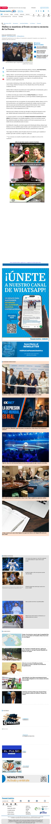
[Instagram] (36, 11)
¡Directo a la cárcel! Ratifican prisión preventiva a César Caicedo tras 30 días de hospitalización (34, 664)
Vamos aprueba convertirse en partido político (35, 601)
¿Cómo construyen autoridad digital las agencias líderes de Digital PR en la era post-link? (24, 533)
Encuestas (15, 23)
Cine (27, 811)
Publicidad (10, 812)
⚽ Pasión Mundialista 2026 (6, 16)
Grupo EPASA (10, 814)
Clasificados (11, 810)
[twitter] (40, 11)
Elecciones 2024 (7, 23)
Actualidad (6, 14)
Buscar (9, 806)
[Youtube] (43, 11)
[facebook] (38, 11)
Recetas (28, 812)
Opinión (11, 14)
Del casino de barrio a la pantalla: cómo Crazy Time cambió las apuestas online (24, 498)
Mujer (27, 809)
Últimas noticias (8, 556)
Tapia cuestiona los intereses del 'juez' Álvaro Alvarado (41, 51)
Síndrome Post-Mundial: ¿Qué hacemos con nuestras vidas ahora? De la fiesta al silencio (24, 428)
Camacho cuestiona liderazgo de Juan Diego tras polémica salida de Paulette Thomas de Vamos (34, 693)
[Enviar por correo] (3, 79)
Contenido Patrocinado (9, 361)
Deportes (27, 14)
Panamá (39, 23)
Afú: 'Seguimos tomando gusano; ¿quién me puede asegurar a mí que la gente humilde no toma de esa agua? (34, 650)
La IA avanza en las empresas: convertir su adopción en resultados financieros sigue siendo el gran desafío (36, 559)
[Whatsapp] (12, 801)
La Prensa (32, 23)
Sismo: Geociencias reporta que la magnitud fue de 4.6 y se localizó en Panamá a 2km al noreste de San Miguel (35, 636)
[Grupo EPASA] (43, 813)
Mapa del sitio (11, 808)
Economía (16, 14)
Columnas (6, 710)
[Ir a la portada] (5, 11)
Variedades (22, 14)
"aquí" (34, 822)
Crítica (28, 806)
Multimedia (21, 16)
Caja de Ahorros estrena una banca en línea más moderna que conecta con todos (24, 463)
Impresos (28, 814)
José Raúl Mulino (24, 23)
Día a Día (28, 807)
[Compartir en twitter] (3, 71)
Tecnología (14, 16)
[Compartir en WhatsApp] (3, 76)
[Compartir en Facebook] (3, 68)
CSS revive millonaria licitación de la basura (42, 47)
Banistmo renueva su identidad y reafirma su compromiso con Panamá (21, 394)
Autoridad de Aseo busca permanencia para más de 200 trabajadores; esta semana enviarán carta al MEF (35, 679)
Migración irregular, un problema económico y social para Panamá (42, 56)
